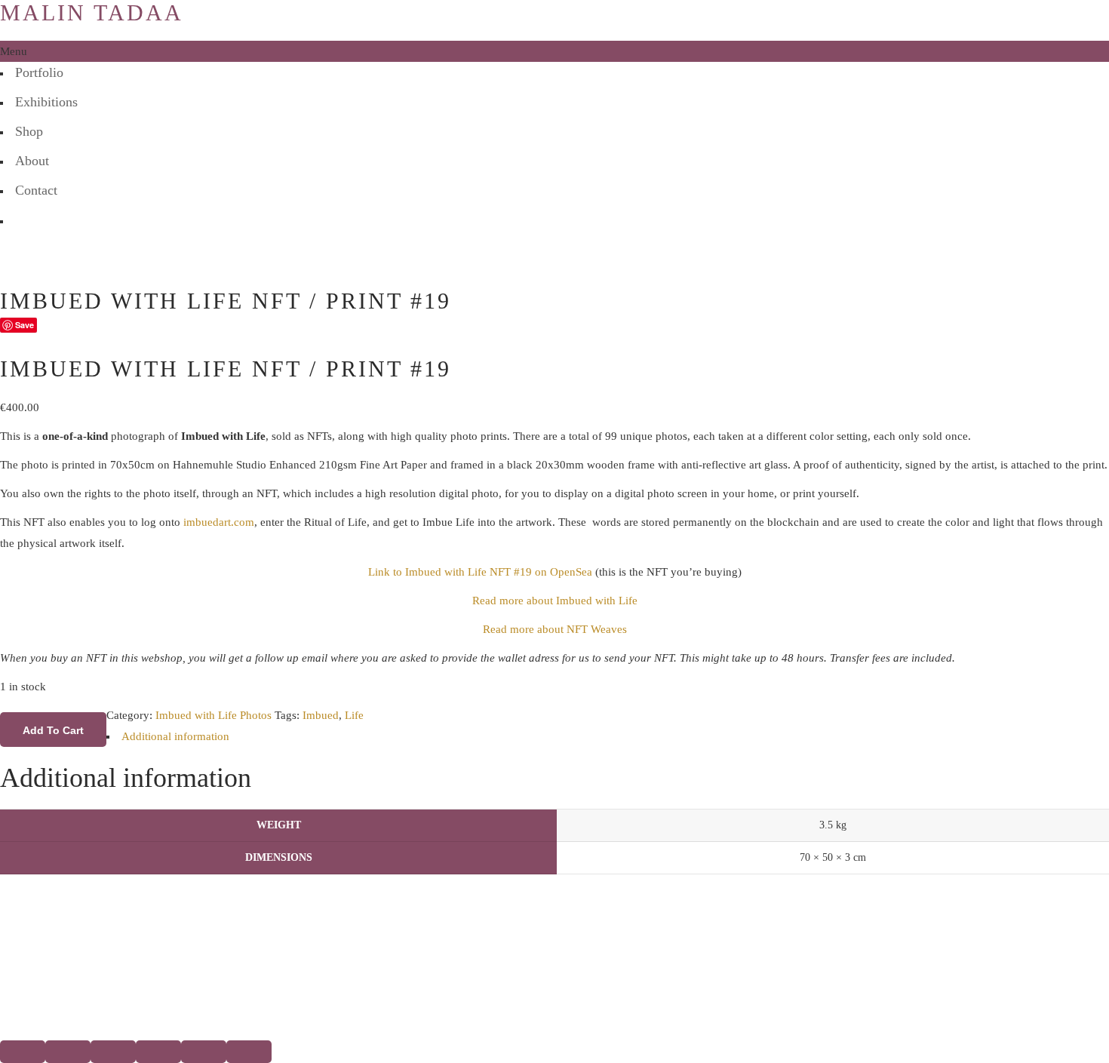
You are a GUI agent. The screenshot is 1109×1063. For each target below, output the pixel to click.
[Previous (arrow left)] (203, 1051)
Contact (36, 190)
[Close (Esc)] (158, 1051)
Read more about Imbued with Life (554, 600)
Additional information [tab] (175, 736)
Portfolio (39, 72)
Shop (29, 131)
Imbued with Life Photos (213, 715)
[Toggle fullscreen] (68, 1051)
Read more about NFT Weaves (555, 629)
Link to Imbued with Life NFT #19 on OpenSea (480, 572)
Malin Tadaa (91, 12)
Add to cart (53, 730)
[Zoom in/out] (22, 1051)
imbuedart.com (218, 522)
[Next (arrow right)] (249, 1051)
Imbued (321, 715)
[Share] (113, 1051)
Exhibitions (46, 101)
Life (354, 715)
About (32, 160)
